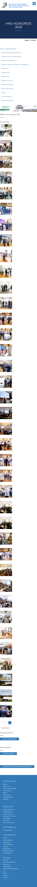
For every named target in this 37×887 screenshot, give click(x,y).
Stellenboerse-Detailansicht (9, 862)
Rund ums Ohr (6, 786)
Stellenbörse (6, 860)
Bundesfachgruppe (7, 853)
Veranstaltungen (6, 857)
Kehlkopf (5, 792)
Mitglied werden (6, 842)
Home (33, 40)
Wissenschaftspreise (7, 844)
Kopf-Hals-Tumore (7, 795)
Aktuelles (5, 784)
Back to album (5, 728)
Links (4, 870)
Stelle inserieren (6, 864)
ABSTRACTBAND (8, 753)
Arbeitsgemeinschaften (8, 851)
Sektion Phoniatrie (7, 848)
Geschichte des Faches (8, 814)
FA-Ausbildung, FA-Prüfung (9, 816)
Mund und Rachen (7, 790)
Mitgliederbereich (7, 866)
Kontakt (5, 873)
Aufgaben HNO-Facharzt (8, 809)
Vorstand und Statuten (8, 840)
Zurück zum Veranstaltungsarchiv (17, 766)
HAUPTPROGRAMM (9, 739)
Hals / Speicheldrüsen (8, 797)
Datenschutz (6, 875)
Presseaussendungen (7, 830)
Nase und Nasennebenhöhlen (9, 788)
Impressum (5, 877)
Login (27, 40)
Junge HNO (5, 846)
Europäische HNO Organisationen (10, 868)
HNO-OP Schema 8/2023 (8, 822)
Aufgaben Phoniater (7, 811)
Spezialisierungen (7, 818)
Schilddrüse (5, 799)
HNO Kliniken (6, 820)
